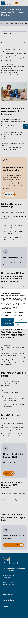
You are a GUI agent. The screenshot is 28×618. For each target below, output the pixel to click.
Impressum (24, 292)
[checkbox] (2, 312)
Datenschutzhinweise (14, 292)
